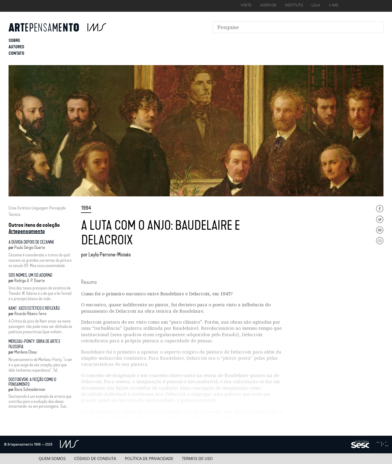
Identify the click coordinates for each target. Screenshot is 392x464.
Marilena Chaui (25, 352)
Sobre (14, 40)
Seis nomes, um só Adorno (30, 275)
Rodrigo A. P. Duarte (29, 280)
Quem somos (52, 458)
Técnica (14, 214)
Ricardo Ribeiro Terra (30, 313)
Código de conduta (95, 458)
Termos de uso (197, 458)
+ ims (333, 5)
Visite (246, 5)
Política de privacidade (149, 458)
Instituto (294, 5)
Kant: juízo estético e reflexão (34, 308)
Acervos (268, 5)
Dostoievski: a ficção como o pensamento (32, 382)
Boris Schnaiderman (29, 389)
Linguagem (40, 208)
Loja (315, 5)
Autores (16, 46)
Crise (13, 208)
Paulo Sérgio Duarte (29, 247)
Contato (16, 53)
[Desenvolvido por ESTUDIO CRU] (382, 444)
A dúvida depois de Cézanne (31, 242)
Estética (24, 208)
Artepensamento (27, 231)
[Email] (379, 230)
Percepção (57, 208)
